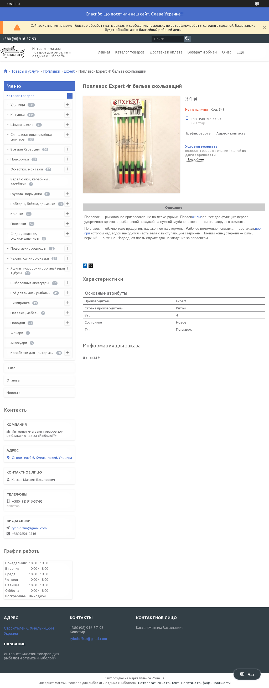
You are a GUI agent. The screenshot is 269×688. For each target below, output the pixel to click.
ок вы (196, 217)
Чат (251, 674)
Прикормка (20, 159)
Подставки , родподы (28, 248)
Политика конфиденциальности (206, 683)
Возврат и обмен (202, 52)
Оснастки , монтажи (27, 169)
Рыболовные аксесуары (30, 283)
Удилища (18, 104)
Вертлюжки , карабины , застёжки (30, 181)
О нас (226, 52)
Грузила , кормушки (26, 194)
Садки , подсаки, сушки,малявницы (25, 236)
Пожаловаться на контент (158, 683)
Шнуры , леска (22, 124)
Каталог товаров (129, 52)
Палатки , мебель (24, 313)
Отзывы (13, 380)
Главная (103, 52)
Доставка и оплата (166, 52)
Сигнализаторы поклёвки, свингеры (32, 137)
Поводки (18, 323)
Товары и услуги (25, 71)
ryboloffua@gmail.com (29, 528)
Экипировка (20, 303)
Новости (13, 392)
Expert (69, 71)
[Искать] (187, 39)
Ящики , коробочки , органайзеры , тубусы (38, 270)
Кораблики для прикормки (32, 352)
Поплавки (51, 71)
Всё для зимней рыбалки (30, 293)
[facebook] (85, 266)
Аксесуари (19, 343)
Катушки (18, 114)
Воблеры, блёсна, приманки (33, 204)
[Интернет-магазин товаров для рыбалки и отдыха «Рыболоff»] (13, 51)
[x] (91, 266)
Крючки (17, 214)
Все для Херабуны (25, 149)
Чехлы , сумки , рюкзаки (30, 258)
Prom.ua (158, 678)
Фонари (17, 333)
